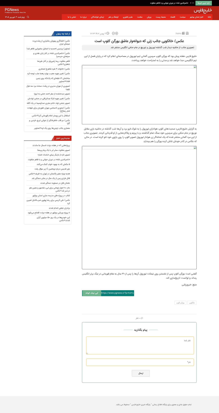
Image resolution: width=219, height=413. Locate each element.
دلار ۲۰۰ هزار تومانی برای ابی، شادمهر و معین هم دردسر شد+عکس (49, 189)
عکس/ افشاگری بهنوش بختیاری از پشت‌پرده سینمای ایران (51, 42)
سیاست (182, 17)
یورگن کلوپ (180, 303)
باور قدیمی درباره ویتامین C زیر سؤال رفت (52, 169)
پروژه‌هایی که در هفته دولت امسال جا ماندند (51, 145)
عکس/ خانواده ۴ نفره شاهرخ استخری (54, 69)
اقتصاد (172, 17)
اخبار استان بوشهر (196, 17)
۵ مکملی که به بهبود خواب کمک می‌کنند (53, 164)
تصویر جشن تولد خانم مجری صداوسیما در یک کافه (48, 103)
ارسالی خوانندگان (97, 17)
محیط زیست (161, 17)
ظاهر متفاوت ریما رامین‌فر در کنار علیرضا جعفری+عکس (53, 63)
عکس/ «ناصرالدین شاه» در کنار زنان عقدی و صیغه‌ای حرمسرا (51, 55)
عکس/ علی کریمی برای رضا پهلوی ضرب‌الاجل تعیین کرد (48, 202)
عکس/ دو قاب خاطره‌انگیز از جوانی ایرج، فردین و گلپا (49, 122)
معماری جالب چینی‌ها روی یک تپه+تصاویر (52, 128)
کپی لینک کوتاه (92, 293)
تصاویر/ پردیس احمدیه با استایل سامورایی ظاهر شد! (48, 48)
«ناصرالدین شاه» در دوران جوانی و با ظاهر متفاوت (169, 3)
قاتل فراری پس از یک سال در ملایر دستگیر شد (51, 178)
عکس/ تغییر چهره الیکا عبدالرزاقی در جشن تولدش (49, 98)
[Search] (28, 17)
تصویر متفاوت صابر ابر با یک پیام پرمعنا (53, 150)
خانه (209, 17)
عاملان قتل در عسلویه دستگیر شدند (55, 183)
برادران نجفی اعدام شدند (59, 208)
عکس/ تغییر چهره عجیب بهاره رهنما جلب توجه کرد (48, 73)
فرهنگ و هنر (113, 17)
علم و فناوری (128, 17)
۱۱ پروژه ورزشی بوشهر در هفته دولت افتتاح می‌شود (49, 212)
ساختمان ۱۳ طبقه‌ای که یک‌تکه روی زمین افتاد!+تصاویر (53, 80)
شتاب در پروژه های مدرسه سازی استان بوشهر (51, 195)
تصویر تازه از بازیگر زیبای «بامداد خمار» (54, 154)
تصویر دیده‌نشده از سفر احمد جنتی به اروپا (52, 93)
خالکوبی (192, 303)
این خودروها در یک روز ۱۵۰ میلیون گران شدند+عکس (53, 219)
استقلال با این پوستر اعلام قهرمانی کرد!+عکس (51, 115)
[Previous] (191, 3)
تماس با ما (72, 17)
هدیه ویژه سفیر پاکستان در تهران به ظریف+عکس (49, 173)
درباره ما (83, 17)
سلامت (139, 17)
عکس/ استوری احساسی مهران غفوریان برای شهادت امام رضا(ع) (48, 109)
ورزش (149, 17)
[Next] (193, 3)
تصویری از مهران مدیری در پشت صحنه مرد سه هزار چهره (48, 87)
